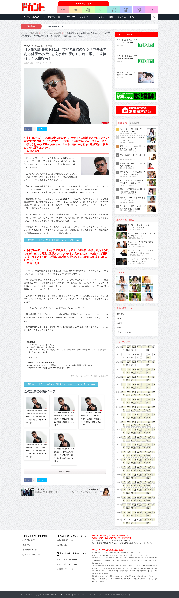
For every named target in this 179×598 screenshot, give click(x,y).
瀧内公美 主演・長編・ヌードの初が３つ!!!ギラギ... (132, 130)
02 (128, 347)
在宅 (152, 9)
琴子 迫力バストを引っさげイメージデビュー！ (132, 155)
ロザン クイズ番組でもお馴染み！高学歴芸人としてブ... (140, 243)
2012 (118, 452)
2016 (118, 422)
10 (137, 372)
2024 (118, 362)
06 (149, 347)
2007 (118, 489)
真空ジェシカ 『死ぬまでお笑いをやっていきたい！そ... (141, 234)
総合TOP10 (134, 123)
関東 (76, 9)
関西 (101, 9)
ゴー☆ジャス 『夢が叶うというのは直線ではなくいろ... (141, 260)
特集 (111, 17)
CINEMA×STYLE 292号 (56, 26)
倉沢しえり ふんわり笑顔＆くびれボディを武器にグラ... (132, 181)
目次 (132, 17)
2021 (118, 384)
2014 (118, 437)
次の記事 (92, 489)
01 (123, 347)
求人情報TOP (33, 17)
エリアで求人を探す (52, 17)
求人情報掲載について (66, 540)
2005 (118, 505)
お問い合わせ (63, 545)
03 (133, 347)
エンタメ (100, 17)
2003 (118, 519)
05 (143, 347)
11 (143, 372)
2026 (118, 347)
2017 (118, 414)
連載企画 (121, 17)
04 (138, 347)
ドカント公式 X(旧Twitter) (68, 559)
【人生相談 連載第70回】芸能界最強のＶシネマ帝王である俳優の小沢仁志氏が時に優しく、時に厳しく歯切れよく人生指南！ (36, 416)
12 (148, 357)
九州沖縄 (139, 9)
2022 (118, 377)
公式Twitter (51, 368)
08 (127, 372)
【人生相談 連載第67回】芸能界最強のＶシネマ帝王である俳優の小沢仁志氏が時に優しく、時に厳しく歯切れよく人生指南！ (36, 450)
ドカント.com (61, 594)
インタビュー (85, 17)
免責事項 (26, 545)
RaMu (119, 327)
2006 (118, 497)
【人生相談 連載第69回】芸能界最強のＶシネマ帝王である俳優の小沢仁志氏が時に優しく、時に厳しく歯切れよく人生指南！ (64, 418)
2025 (118, 354)
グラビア (71, 17)
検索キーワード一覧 (65, 569)
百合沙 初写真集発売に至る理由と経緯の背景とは (132, 190)
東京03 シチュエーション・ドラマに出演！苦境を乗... (141, 226)
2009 (118, 474)
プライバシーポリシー (31, 554)
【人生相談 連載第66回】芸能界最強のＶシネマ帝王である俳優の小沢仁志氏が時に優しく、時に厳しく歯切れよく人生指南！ (64, 455)
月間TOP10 (122, 123)
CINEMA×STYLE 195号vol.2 (46, 492)
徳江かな (120, 313)
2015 (118, 429)
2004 (118, 512)
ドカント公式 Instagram (67, 564)
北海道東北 (113, 9)
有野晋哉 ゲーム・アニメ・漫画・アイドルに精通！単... (140, 251)
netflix (120, 323)
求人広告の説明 (29, 540)
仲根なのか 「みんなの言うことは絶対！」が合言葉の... (132, 173)
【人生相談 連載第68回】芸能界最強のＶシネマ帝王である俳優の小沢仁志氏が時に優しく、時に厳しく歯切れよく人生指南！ (91, 418)
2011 (118, 459)
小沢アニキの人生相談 (42, 63)
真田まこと (121, 318)
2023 (118, 369)
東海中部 (88, 9)
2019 (118, 399)
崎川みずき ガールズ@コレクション (84, 492)
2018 (118, 407)
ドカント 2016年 (124, 332)
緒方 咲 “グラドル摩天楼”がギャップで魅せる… (132, 198)
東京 (63, 9)
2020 (118, 392)
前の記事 (40, 489)
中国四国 (126, 9)
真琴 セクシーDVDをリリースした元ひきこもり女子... (132, 147)
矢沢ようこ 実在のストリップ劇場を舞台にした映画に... (132, 207)
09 (132, 372)
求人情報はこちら (83, 3)
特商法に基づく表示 (30, 550)
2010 (118, 467)
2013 (118, 444)
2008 (118, 482)
